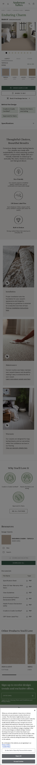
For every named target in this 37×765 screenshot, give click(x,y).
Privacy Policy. (6, 745)
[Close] (35, 710)
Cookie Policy (6, 747)
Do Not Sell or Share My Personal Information (18, 750)
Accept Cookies (18, 761)
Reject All (18, 756)
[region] (18, 736)
